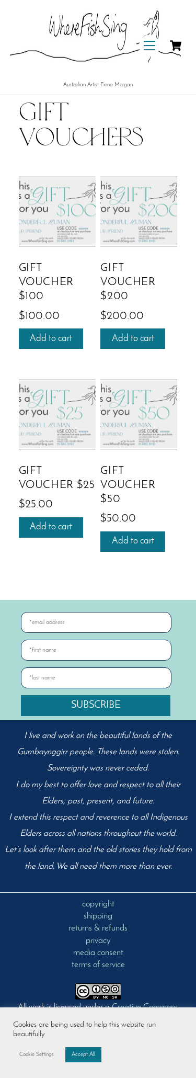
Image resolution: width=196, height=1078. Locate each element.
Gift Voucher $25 (57, 478)
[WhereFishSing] (95, 71)
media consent (98, 953)
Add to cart (51, 338)
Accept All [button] (83, 1055)
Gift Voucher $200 (127, 282)
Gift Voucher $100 (46, 282)
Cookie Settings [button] (36, 1055)
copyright (98, 904)
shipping (98, 916)
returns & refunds (98, 928)
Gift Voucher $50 (127, 485)
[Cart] (175, 45)
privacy (98, 941)
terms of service (98, 965)
